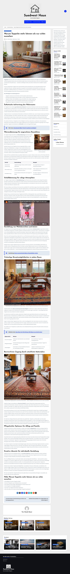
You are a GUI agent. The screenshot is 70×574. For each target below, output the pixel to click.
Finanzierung (56, 129)
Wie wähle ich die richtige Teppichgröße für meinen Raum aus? (17, 484)
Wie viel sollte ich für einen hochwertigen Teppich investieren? (17, 489)
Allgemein (56, 126)
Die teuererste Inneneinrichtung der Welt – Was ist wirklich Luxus (11, 525)
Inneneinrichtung (36, 21)
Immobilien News (28, 21)
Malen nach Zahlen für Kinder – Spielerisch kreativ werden (42, 547)
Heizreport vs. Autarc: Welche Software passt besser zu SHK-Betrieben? (57, 56)
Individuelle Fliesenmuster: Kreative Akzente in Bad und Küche (42, 525)
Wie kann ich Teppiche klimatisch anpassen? (14, 487)
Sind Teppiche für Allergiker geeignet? (12, 486)
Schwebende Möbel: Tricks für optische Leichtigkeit (25, 127)
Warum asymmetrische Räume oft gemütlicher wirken (26, 253)
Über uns (43, 21)
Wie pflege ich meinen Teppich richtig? (13, 481)
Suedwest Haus (35, 15)
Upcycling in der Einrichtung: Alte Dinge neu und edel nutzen (29, 332)
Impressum (5, 559)
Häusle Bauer (10, 39)
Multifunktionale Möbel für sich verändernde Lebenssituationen (26, 525)
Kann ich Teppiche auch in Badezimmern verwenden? (16, 482)
